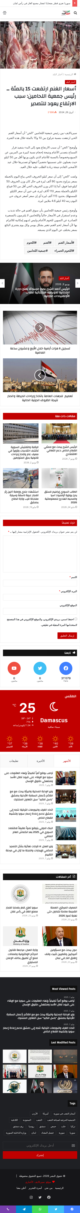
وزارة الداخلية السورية (16, 1132)
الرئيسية (69, 74)
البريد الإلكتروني (68, 591)
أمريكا (45, 1113)
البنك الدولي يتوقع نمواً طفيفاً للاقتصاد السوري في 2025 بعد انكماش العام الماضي (30, 832)
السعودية (27, 1120)
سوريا (72, 1132)
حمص (53, 1126)
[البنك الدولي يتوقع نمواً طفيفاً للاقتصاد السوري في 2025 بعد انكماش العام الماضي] (66, 833)
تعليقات (13, 761)
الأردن (35, 1113)
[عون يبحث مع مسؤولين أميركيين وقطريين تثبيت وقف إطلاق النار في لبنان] (59, 936)
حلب (63, 1126)
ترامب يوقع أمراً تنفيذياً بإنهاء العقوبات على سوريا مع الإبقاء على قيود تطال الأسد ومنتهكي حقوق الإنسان (28, 777)
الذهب (39, 1120)
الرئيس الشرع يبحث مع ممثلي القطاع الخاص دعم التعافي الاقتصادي (60, 451)
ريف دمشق (18, 1126)
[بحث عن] (75, 14)
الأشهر (67, 761)
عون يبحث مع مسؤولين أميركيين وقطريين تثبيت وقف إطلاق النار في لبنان (61, 954)
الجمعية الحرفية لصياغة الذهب (61, 1120)
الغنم (46, 242)
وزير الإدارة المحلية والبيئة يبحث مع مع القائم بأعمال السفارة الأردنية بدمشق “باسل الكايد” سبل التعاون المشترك (31, 795)
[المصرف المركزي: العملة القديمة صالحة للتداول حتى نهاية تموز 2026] (59, 894)
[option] (40, 283)
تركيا (73, 1126)
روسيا (31, 1126)
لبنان (33, 1132)
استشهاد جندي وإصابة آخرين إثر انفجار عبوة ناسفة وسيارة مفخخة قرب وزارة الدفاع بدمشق (21, 497)
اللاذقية (14, 1120)
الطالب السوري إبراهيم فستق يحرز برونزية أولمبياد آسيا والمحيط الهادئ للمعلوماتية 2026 (60, 497)
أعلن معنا (21, 1187)
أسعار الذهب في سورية (64, 1113)
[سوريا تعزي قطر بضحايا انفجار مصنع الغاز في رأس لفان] (20, 894)
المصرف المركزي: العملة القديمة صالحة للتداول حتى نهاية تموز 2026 (62, 911)
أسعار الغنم (65, 242)
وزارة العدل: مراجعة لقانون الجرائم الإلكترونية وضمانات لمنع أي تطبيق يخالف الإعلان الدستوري (40, 292)
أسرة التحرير (35, 1187)
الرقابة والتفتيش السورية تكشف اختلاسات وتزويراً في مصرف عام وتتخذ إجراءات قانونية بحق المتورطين (23, 452)
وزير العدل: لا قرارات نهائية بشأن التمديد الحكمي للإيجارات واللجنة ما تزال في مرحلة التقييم (29, 850)
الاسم (73, 577)
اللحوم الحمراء (63, 250)
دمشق (42, 1126)
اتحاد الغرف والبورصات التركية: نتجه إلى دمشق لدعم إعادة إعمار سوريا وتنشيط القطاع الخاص (31, 813)
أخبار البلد (58, 74)
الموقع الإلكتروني (68, 605)
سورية (62, 1132)
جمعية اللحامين (36, 250)
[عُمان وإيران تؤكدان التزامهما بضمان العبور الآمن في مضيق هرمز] (65, 1056)
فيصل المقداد (47, 1132)
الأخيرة (41, 761)
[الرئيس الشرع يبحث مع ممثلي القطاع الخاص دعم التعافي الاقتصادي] (59, 433)
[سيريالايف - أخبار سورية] (66, 12)
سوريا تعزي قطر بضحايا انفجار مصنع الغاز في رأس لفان (22, 909)
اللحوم (31, 242)
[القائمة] (5, 14)
